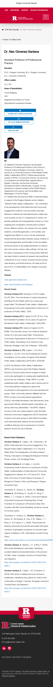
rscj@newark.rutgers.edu (14, 642)
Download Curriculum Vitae (20, 114)
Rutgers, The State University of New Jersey (31, 671)
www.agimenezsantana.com (15, 280)
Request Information (39, 10)
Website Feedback (8, 676)
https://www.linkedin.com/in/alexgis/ (18, 284)
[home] (2, 30)
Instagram (14, 10)
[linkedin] (4, 648)
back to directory (12, 40)
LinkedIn (24, 10)
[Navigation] (45, 17)
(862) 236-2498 (13, 130)
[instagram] (9, 648)
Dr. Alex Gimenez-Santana (18, 122)
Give (6, 10)
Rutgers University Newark (26, 3)
